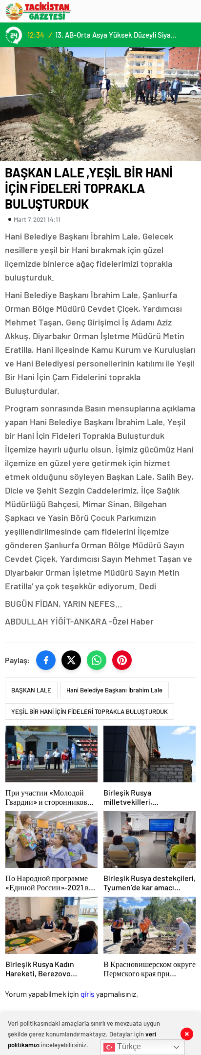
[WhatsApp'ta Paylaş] (96, 660)
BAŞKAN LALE (31, 690)
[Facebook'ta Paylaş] (46, 660)
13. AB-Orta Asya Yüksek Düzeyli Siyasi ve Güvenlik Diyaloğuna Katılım (117, 34)
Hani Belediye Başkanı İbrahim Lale (114, 690)
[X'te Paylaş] (71, 660)
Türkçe (128, 1046)
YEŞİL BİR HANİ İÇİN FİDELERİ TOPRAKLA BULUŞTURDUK (89, 711)
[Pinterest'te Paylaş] (122, 660)
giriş (87, 993)
